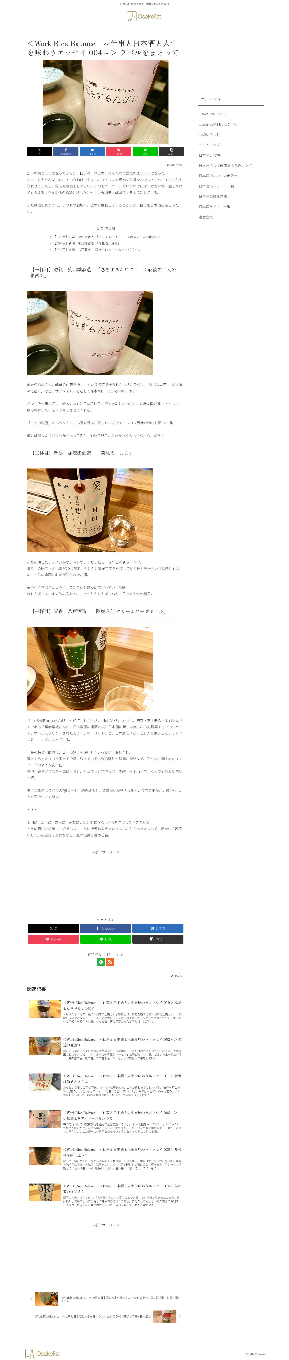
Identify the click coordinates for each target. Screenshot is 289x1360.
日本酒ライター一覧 (214, 206)
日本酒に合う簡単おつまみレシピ (225, 165)
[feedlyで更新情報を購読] (101, 962)
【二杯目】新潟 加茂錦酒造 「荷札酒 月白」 (87, 243)
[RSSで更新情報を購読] (110, 962)
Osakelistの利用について (218, 124)
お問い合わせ (209, 134)
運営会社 (206, 216)
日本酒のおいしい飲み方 (218, 175)
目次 (99, 227)
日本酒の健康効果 (213, 196)
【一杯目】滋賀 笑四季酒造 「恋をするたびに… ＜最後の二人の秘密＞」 (107, 236)
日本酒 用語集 (210, 155)
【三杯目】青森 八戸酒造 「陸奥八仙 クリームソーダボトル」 (98, 249)
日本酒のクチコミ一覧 (216, 185)
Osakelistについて (213, 113)
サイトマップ (209, 144)
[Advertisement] (105, 882)
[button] (171, 151)
